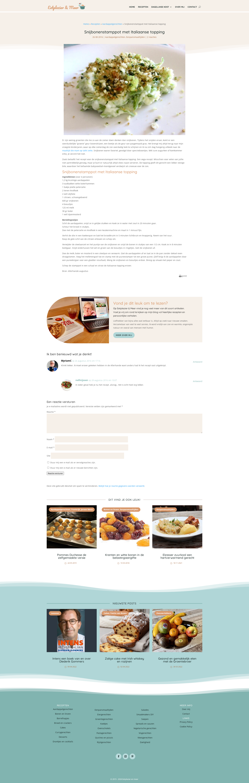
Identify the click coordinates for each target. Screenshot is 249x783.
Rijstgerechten (104, 742)
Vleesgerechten (145, 737)
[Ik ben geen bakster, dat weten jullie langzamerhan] (137, 766)
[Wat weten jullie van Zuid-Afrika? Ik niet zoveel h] (163, 766)
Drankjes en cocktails (63, 741)
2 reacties (151, 37)
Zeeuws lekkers (163, 613)
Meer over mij (124, 335)
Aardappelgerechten (112, 24)
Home (132, 7)
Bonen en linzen (111, 509)
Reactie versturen (55, 473)
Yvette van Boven (118, 613)
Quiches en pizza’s (104, 737)
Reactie (51, 411)
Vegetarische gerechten (145, 728)
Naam (50, 439)
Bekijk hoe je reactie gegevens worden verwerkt (121, 486)
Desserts (63, 737)
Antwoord (197, 361)
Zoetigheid (145, 742)
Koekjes (104, 723)
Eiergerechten (104, 714)
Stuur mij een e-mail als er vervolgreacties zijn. (73, 462)
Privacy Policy (186, 722)
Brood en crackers (63, 723)
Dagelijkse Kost (160, 7)
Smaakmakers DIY (145, 714)
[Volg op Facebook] (118, 756)
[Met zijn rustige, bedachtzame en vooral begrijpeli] (60, 766)
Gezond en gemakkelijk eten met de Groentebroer (177, 660)
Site (48, 455)
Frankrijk (75, 509)
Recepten (143, 7)
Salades (145, 709)
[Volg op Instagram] (125, 756)
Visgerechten (145, 733)
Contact (192, 7)
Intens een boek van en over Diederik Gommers (71, 660)
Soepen (145, 719)
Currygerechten (62, 732)
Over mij (179, 7)
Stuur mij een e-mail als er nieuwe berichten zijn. (74, 467)
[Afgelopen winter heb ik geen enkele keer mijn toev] (111, 766)
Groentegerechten (104, 719)
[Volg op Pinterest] (132, 756)
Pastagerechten (104, 733)
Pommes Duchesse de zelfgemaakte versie (71, 556)
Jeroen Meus (87, 509)
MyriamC (66, 360)
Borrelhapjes (63, 718)
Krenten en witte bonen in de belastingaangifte (124, 556)
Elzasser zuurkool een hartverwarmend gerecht (177, 556)
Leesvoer (55, 613)
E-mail (50, 447)
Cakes (106, 613)
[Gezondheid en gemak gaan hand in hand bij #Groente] (86, 766)
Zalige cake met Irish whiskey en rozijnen (124, 660)
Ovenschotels (104, 728)
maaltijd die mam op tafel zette (77, 150)
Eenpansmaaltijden (135, 37)
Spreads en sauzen (145, 723)
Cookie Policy (186, 726)
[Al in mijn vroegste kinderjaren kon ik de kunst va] (189, 766)
